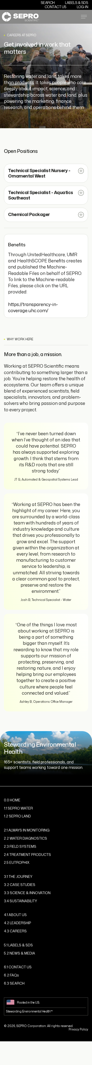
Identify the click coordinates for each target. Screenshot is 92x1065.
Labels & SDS (76, 2)
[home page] (20, 16)
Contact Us (55, 6)
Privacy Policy (78, 1029)
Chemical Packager (29, 214)
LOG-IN (82, 6)
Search (48, 2)
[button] (46, 173)
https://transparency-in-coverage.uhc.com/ (33, 307)
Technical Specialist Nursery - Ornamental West (39, 173)
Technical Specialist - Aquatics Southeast (40, 195)
